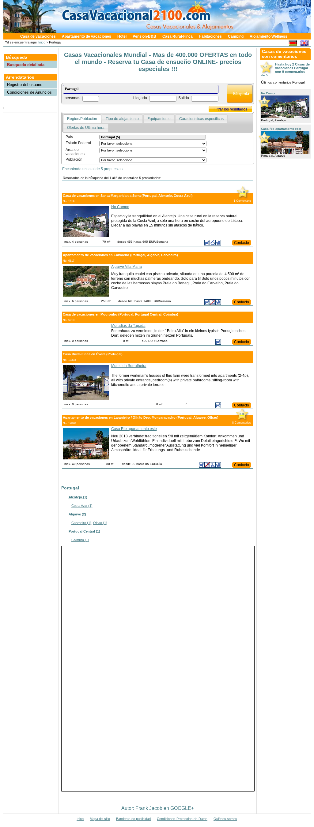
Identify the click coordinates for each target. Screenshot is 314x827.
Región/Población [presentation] (82, 119)
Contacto (241, 243)
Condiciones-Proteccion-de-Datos (182, 819)
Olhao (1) (100, 523)
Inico (41, 42)
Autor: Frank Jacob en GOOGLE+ (157, 808)
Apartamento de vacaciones (86, 36)
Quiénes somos (225, 819)
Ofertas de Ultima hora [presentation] (85, 127)
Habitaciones (210, 36)
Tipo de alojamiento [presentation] (122, 119)
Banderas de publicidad (133, 819)
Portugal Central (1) (84, 531)
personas (72, 98)
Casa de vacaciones (38, 36)
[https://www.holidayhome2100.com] (304, 44)
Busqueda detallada (25, 64)
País (69, 137)
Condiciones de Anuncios (29, 92)
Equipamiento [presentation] (159, 119)
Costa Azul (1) (82, 505)
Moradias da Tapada (128, 326)
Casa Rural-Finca (177, 36)
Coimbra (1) (80, 540)
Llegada (140, 98)
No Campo (120, 207)
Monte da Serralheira (128, 366)
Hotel (122, 36)
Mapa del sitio (100, 819)
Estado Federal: (79, 143)
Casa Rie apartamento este (134, 429)
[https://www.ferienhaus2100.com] (292, 44)
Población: (74, 159)
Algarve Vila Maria (126, 266)
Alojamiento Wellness (268, 36)
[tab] (82, 119)
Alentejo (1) (78, 497)
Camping (236, 36)
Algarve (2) (77, 514)
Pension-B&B (144, 36)
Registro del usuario (24, 84)
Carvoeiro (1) (81, 523)
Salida (183, 98)
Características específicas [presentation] (201, 119)
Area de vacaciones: (75, 152)
